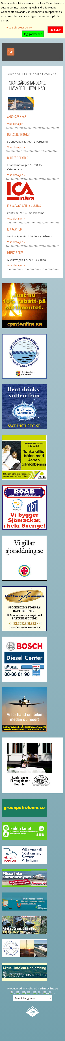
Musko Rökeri (15, 252)
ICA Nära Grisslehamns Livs (24, 205)
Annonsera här (16, 116)
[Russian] (46, 993)
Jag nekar (55, 29)
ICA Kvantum (14, 229)
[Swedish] (13, 993)
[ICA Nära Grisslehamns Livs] (32, 191)
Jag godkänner (33, 34)
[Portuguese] (40, 993)
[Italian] (35, 993)
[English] (19, 993)
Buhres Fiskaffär (17, 158)
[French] (24, 993)
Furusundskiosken (19, 134)
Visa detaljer (15, 123)
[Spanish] (52, 993)
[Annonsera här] (32, 103)
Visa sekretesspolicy (19, 27)
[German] (30, 993)
